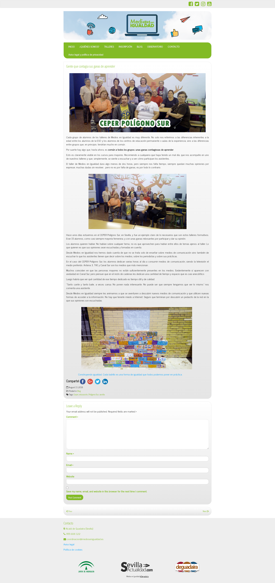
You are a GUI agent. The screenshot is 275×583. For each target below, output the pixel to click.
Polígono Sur (93, 394)
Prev (70, 511)
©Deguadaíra (144, 576)
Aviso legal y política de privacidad (85, 54)
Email (69, 465)
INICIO (71, 46)
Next (205, 511)
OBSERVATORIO (155, 46)
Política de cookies (72, 549)
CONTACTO (174, 46)
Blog (79, 391)
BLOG (139, 46)
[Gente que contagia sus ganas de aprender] (137, 102)
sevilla (102, 394)
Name (70, 453)
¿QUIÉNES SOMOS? (89, 46)
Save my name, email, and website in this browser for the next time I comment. (106, 491)
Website (70, 476)
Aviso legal (68, 544)
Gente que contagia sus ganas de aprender (90, 66)
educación (83, 394)
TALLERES (109, 46)
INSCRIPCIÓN (125, 46)
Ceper (76, 394)
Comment (72, 417)
